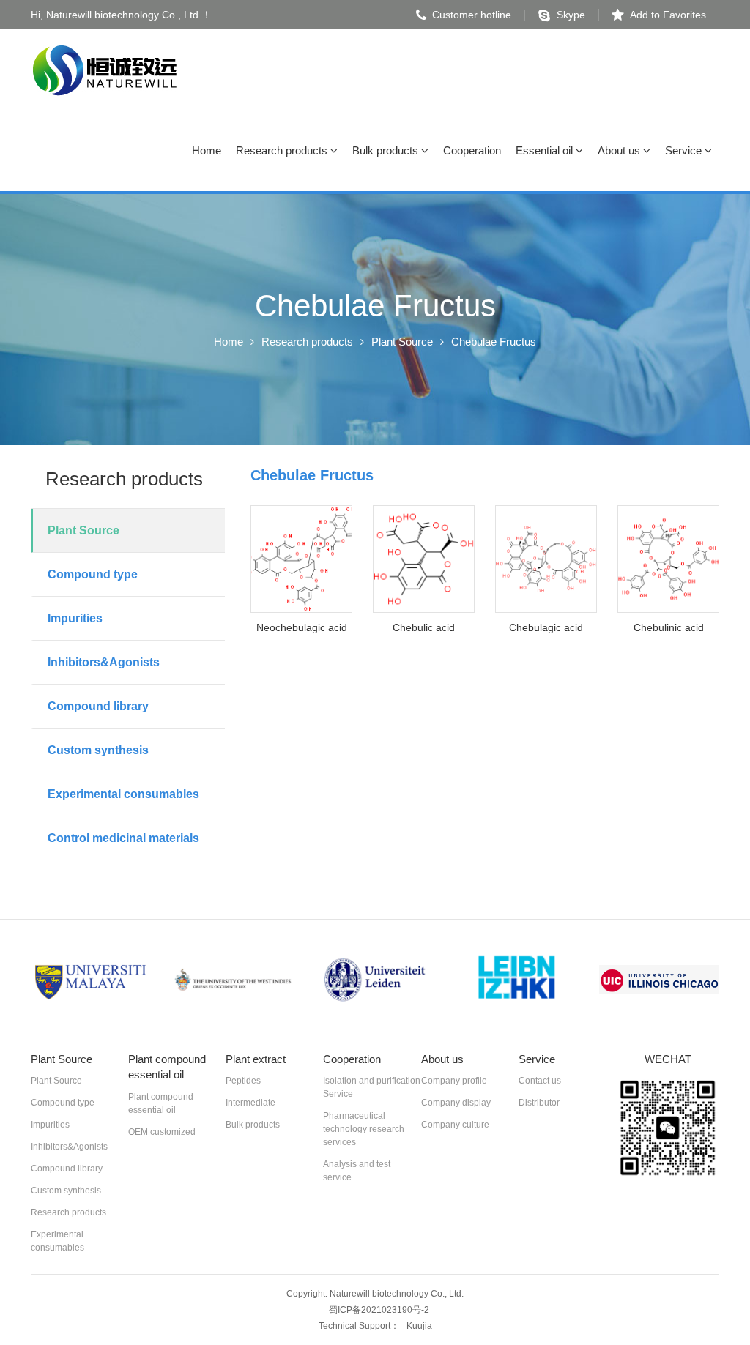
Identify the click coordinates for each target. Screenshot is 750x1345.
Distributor (539, 1103)
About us (620, 150)
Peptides (243, 1081)
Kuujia (419, 1326)
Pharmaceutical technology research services (363, 1129)
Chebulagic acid (546, 627)
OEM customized (162, 1132)
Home (206, 150)
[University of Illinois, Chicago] (659, 980)
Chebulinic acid (669, 627)
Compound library (98, 706)
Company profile (454, 1081)
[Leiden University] (375, 980)
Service (685, 150)
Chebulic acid (424, 627)
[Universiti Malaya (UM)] (91, 980)
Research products (283, 150)
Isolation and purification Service (371, 1087)
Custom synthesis (98, 750)
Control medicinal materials (123, 838)
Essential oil (546, 150)
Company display (456, 1103)
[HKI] (517, 980)
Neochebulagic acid (301, 627)
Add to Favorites (668, 15)
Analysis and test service (356, 1170)
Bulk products (386, 150)
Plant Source (402, 341)
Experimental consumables (123, 794)
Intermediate (250, 1103)
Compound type (93, 574)
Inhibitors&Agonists (104, 662)
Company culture (455, 1124)
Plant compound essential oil (160, 1103)
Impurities (75, 618)
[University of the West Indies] (233, 980)
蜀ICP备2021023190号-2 (379, 1310)
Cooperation (472, 150)
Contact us (540, 1081)
